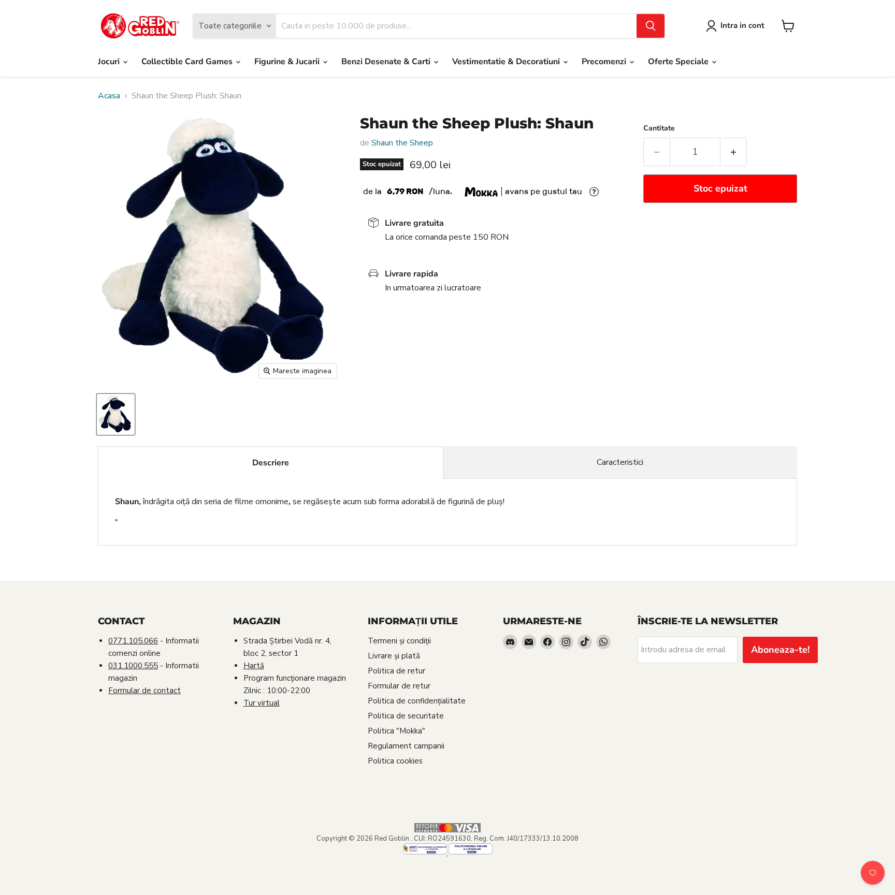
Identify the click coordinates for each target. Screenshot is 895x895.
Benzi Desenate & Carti (386, 61)
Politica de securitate (406, 716)
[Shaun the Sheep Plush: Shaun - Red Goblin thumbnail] (116, 414)
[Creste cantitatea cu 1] (733, 152)
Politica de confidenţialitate (417, 701)
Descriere (270, 462)
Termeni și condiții (399, 641)
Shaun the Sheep (402, 143)
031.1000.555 (133, 666)
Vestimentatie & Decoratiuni (507, 61)
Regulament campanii (406, 746)
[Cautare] (651, 26)
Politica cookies (395, 761)
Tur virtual (261, 703)
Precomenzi (605, 61)
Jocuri (110, 61)
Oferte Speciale (679, 61)
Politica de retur (396, 671)
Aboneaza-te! (780, 649)
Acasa (109, 95)
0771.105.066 (133, 641)
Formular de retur (399, 686)
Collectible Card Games (188, 61)
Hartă (253, 666)
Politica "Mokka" (396, 731)
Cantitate (659, 128)
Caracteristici (620, 462)
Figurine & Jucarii (288, 61)
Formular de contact (144, 690)
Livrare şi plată (394, 656)
